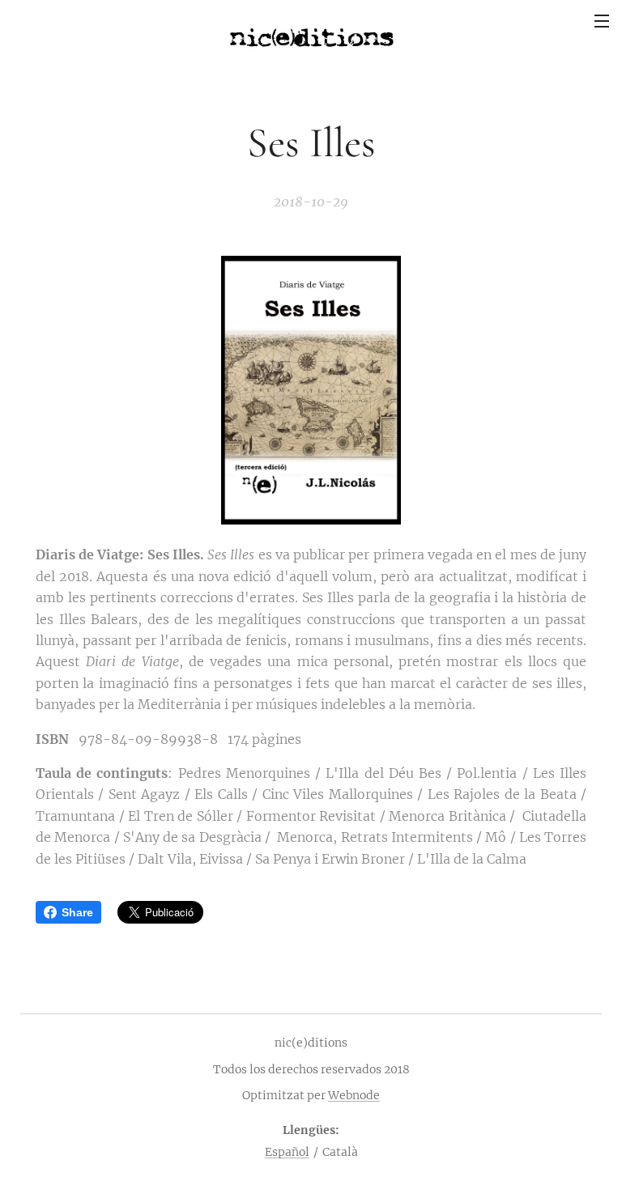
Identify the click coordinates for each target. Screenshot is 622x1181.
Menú (602, 20)
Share (77, 912)
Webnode (354, 1095)
